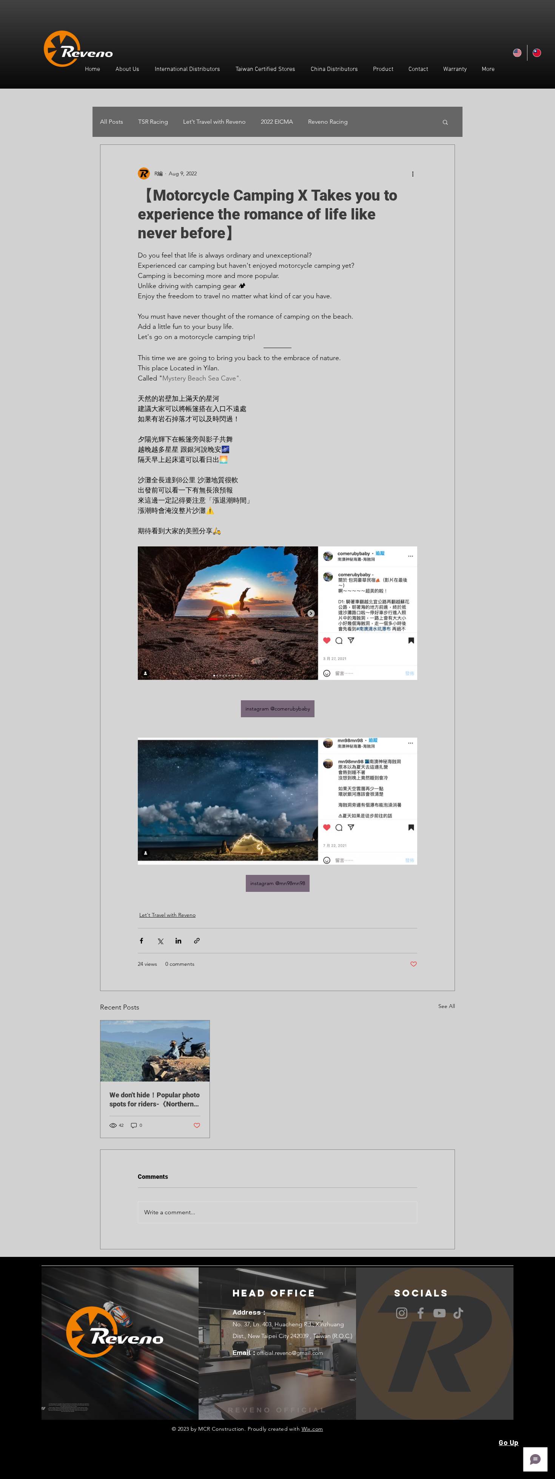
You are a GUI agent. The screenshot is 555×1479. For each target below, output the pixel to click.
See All (446, 1006)
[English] (517, 53)
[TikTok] (458, 1313)
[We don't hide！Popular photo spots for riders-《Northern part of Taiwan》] (155, 1051)
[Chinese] (537, 53)
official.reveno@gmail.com (290, 1352)
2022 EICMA (277, 121)
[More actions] (412, 173)
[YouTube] (439, 1313)
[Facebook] (420, 1313)
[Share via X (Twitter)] (159, 940)
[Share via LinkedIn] (178, 940)
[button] (445, 122)
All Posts (111, 121)
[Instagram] (401, 1313)
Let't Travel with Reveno (214, 121)
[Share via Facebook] (141, 940)
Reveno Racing (328, 121)
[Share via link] (196, 940)
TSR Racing (153, 121)
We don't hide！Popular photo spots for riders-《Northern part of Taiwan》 (154, 1100)
